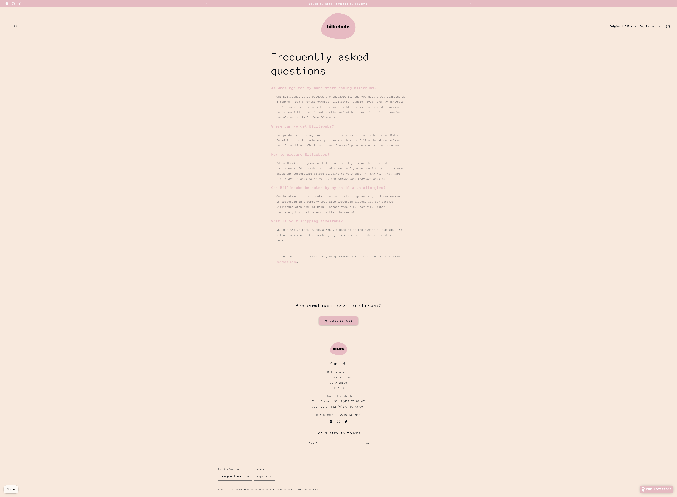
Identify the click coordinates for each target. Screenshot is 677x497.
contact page (287, 261)
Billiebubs (236, 489)
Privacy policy (282, 489)
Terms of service (307, 489)
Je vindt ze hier (338, 320)
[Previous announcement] (207, 3)
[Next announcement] (470, 3)
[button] (8, 26)
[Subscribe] (368, 443)
